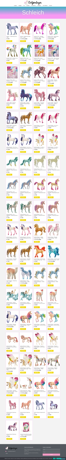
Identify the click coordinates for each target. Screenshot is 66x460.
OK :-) (54, 458)
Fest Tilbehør (45, 5)
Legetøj (15, 5)
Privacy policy (59, 458)
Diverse (50, 5)
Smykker (27, 5)
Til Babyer (39, 5)
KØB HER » (9, 62)
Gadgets (20, 5)
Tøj (24, 5)
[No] (62, 459)
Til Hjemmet (33, 5)
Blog (7, 453)
